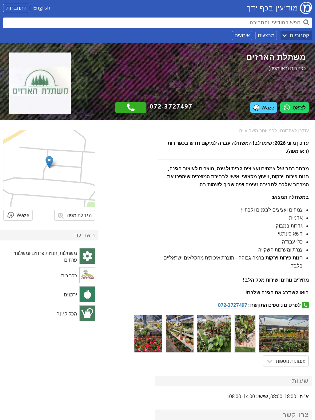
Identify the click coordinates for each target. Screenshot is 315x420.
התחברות (16, 8)
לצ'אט (299, 108)
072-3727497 (171, 106)
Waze (267, 108)
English (41, 8)
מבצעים (266, 35)
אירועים (242, 35)
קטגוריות (299, 35)
